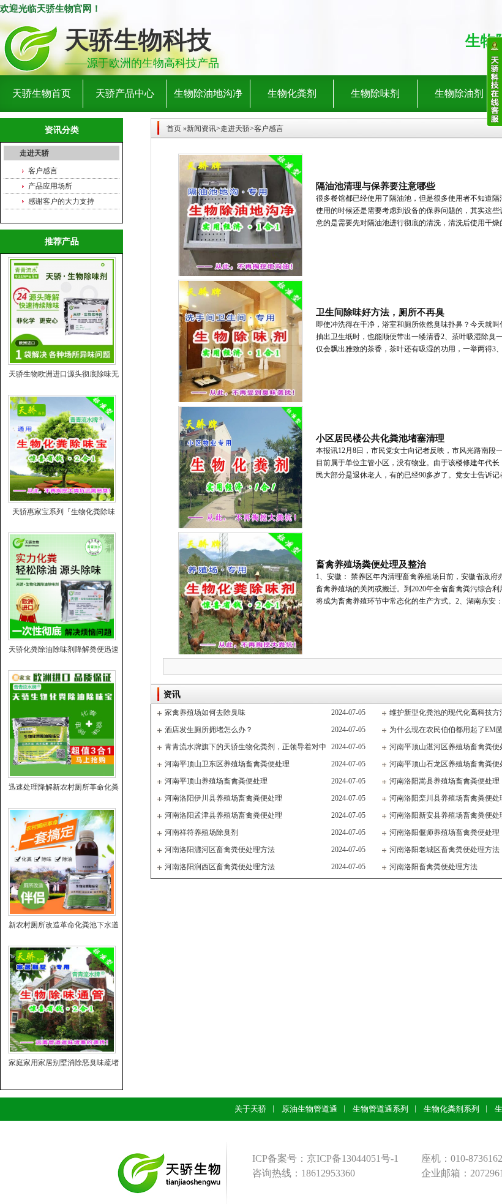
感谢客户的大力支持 (61, 201)
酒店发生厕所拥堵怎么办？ (209, 729)
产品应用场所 (50, 186)
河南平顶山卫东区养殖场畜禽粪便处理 (227, 764)
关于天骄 (250, 1108)
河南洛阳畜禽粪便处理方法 (433, 866)
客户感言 (43, 170)
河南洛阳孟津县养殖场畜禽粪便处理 (223, 815)
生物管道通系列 (380, 1108)
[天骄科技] (30, 48)
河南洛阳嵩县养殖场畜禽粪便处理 (444, 781)
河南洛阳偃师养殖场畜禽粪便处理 (444, 832)
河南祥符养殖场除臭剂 (201, 832)
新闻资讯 (201, 128)
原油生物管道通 (309, 1108)
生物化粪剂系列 (451, 1108)
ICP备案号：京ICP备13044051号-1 (325, 1158)
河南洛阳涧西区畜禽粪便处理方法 (220, 866)
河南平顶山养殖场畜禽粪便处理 (216, 781)
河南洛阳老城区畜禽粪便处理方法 (444, 849)
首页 (174, 128)
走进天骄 (34, 153)
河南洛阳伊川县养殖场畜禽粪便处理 (223, 798)
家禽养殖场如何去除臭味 (205, 712)
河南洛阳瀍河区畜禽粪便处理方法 (220, 849)
